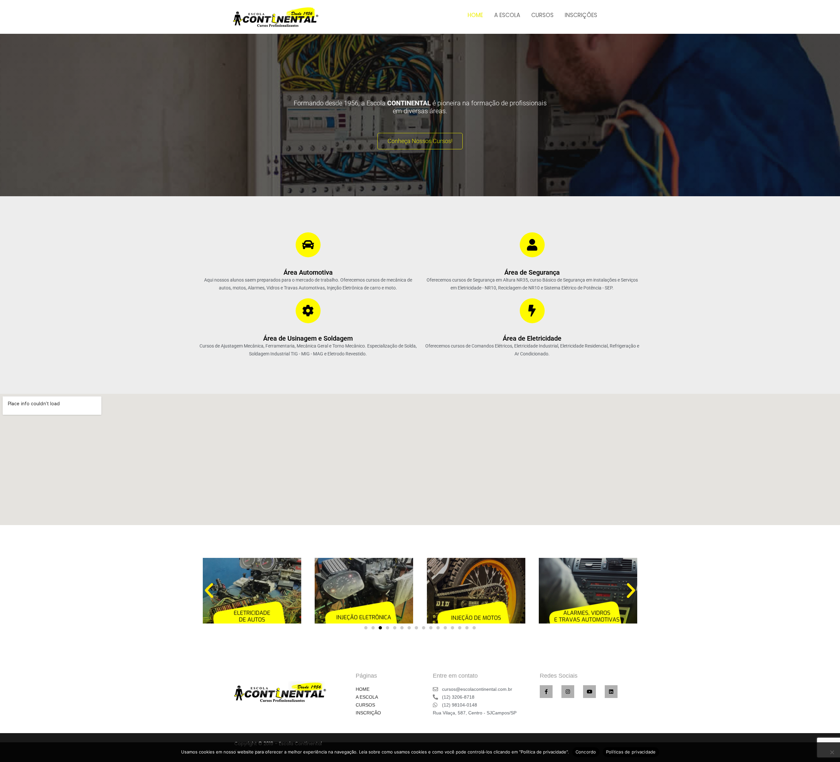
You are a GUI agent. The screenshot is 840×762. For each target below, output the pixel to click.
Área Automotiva (308, 272)
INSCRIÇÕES (581, 15)
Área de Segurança (532, 272)
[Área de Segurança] (532, 244)
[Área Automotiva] (308, 244)
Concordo (586, 751)
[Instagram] (567, 691)
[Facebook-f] (546, 691)
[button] (209, 591)
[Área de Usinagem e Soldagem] (308, 310)
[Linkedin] (611, 691)
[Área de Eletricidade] (532, 310)
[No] (832, 752)
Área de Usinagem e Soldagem (308, 338)
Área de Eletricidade (532, 338)
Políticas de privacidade (631, 751)
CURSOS (542, 15)
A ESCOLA (507, 15)
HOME (475, 15)
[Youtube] (589, 691)
